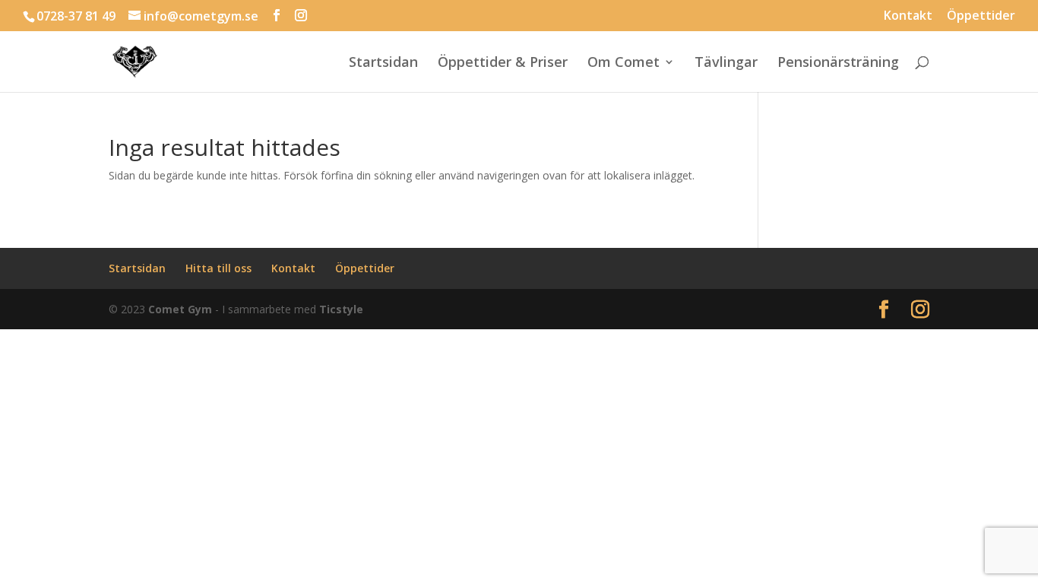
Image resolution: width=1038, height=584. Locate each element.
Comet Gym (180, 309)
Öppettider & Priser (503, 63)
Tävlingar (726, 63)
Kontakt (908, 16)
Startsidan (383, 63)
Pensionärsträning (838, 63)
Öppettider (981, 16)
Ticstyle (341, 309)
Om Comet (623, 63)
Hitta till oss (218, 268)
